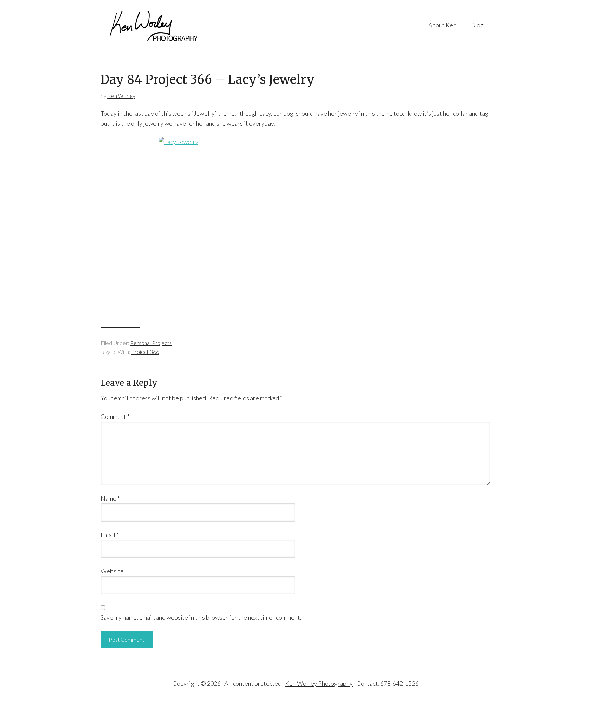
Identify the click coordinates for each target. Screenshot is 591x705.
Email (110, 534)
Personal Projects (151, 342)
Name (110, 498)
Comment (115, 416)
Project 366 (145, 351)
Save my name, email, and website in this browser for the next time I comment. (201, 617)
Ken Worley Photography (169, 26)
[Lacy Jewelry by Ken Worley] (295, 228)
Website (112, 571)
